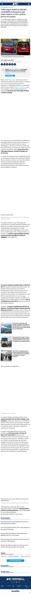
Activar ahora (9, 75)
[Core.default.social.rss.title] (19, 582)
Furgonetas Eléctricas (7, 7)
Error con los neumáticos (11, 1)
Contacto (9, 585)
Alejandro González (7, 60)
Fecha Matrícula (27, 586)
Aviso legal (13, 586)
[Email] (15, 64)
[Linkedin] (7, 64)
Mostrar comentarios (15, 560)
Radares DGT (19, 1)
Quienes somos (2, 586)
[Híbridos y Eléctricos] (15, 579)
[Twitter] (4, 64)
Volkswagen (11, 80)
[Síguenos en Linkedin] (17, 582)
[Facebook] (2, 64)
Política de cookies (19, 586)
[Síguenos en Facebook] (12, 582)
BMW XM (25, 1)
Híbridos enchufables (14, 556)
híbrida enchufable (20, 87)
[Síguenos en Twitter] (14, 582)
